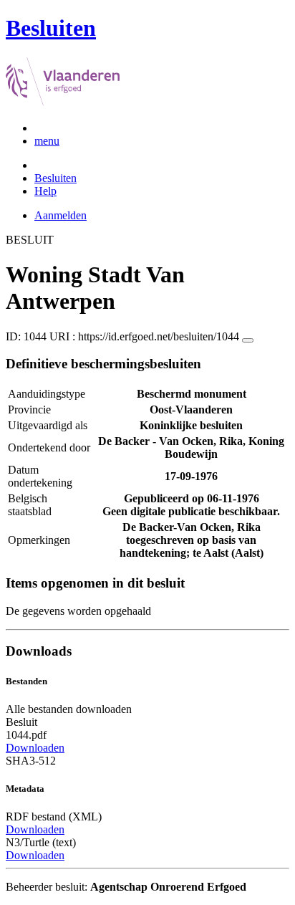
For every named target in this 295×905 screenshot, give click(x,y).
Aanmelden (60, 215)
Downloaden (35, 748)
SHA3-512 (31, 761)
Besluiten (55, 178)
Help (45, 191)
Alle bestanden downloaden (69, 709)
